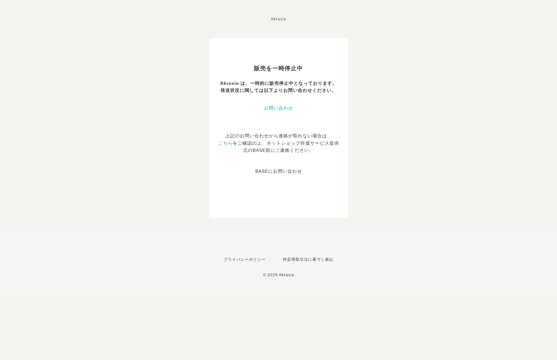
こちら (225, 143)
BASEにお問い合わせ (278, 171)
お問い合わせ (278, 108)
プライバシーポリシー (245, 259)
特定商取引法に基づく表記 (308, 259)
